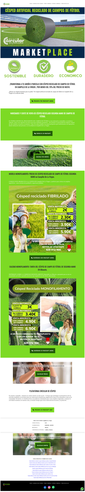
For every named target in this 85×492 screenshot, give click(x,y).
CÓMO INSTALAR (65, 3)
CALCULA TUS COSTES (42, 157)
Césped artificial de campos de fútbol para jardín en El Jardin (42, 470)
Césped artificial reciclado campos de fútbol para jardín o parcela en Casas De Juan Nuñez (42, 475)
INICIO (31, 3)
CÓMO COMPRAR (47, 3)
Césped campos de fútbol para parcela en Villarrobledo (43, 477)
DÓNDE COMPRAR (56, 3)
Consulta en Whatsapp (43, 133)
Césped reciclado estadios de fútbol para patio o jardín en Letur (42, 473)
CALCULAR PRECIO (42, 374)
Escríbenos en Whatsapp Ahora (43, 350)
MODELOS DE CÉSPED (38, 3)
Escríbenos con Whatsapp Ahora (43, 258)
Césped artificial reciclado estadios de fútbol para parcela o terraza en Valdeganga (42, 466)
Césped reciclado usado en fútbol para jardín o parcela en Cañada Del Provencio (42, 462)
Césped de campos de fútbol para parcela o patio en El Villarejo (42, 468)
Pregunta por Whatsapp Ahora (43, 101)
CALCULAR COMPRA (42, 445)
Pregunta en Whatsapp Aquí (43, 410)
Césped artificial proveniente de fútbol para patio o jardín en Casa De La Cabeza (42, 464)
